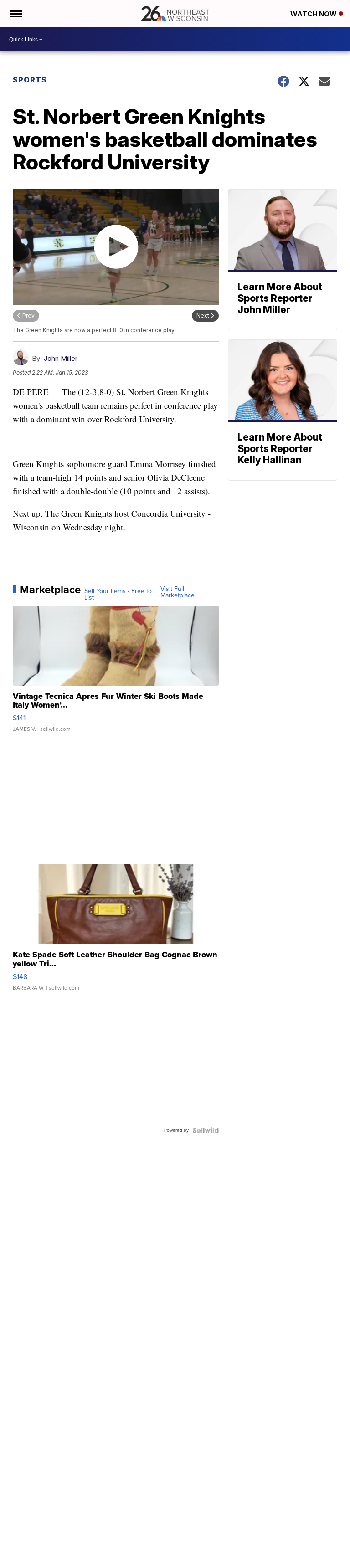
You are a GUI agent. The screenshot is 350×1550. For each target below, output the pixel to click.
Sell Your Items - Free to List (118, 594)
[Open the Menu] (15, 13)
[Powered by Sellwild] (205, 1130)
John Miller (60, 358)
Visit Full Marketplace (177, 592)
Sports (30, 79)
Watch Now (314, 14)
